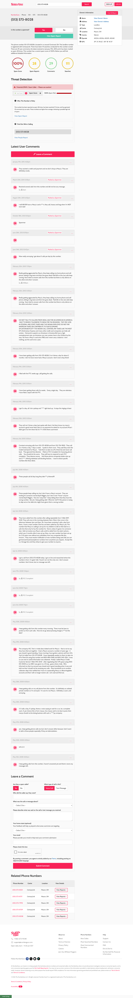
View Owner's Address (101, 21)
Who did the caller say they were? (24, 793)
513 (29, 15)
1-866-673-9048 (20, 939)
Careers (61, 949)
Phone (24, 15)
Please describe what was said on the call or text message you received (37, 810)
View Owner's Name (100, 18)
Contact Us (107, 942)
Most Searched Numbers (89, 942)
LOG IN (118, 4)
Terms (54, 858)
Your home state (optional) (22, 823)
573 (34, 15)
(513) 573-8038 (17, 916)
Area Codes (84, 938)
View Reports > (61, 890)
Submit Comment (42, 866)
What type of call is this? (52, 784)
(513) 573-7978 (17, 903)
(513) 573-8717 (17, 896)
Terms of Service (64, 942)
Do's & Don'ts (107, 949)
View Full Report (112, 13)
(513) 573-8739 (17, 910)
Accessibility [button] (14, 986)
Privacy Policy (63, 945)
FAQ (104, 945)
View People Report (21, 138)
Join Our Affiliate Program (67, 952)
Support (105, 938)
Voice (49, 788)
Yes (43, 30)
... (71, 162)
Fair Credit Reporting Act (41, 968)
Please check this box (20, 847)
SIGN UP (109, 4)
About (61, 938)
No (64, 30)
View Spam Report (54, 36)
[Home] (17, 4)
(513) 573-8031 (17, 890)
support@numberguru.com (23, 942)
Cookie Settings (5, 996)
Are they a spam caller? (21, 784)
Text (61, 788)
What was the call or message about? (25, 801)
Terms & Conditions (19, 972)
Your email (16, 835)
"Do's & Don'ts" (115, 970)
